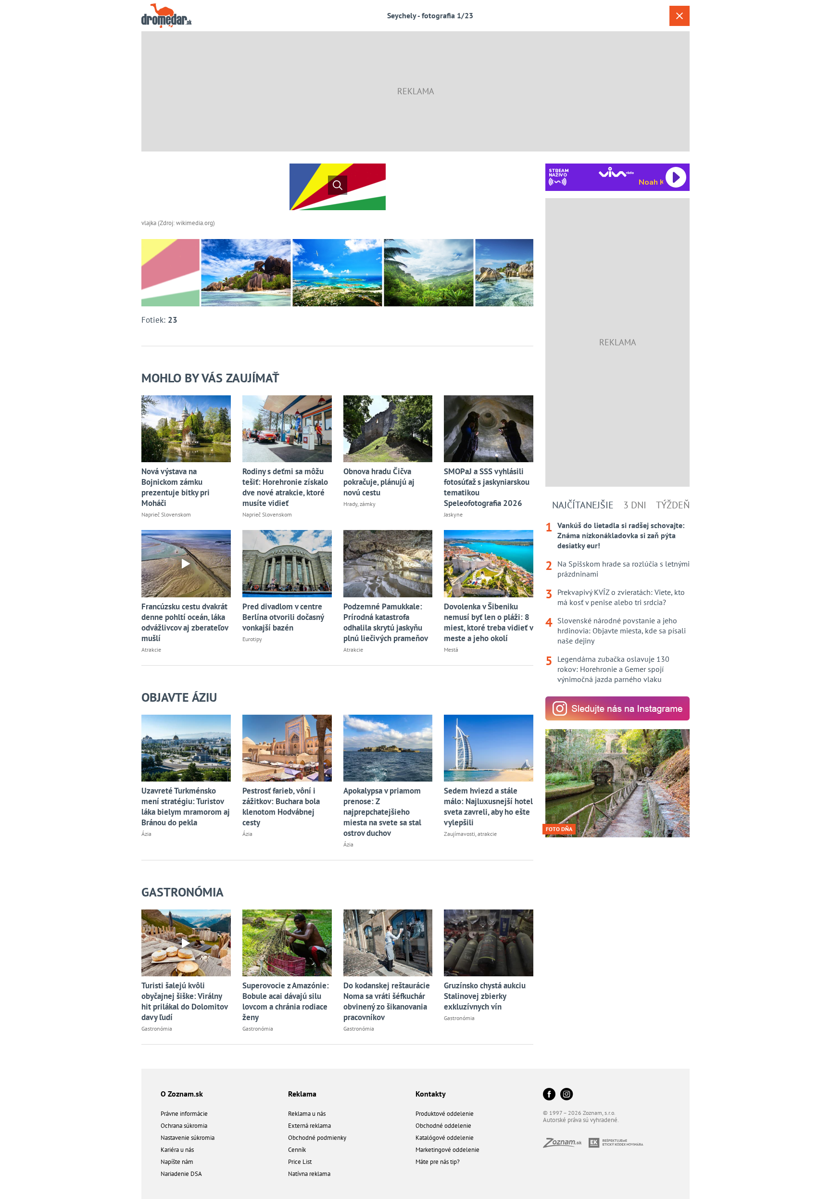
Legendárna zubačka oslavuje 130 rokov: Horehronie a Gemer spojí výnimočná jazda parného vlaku (613, 669)
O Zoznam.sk (182, 1093)
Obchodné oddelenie (443, 1126)
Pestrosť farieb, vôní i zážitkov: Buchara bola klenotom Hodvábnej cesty (281, 806)
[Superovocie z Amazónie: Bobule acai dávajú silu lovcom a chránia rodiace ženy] (287, 942)
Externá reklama (309, 1126)
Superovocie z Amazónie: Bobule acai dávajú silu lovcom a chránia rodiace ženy (285, 1001)
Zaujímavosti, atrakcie (470, 833)
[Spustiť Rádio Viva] (616, 172)
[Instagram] (566, 1095)
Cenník (297, 1150)
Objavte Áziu (179, 697)
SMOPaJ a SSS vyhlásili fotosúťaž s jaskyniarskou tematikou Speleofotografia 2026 (486, 487)
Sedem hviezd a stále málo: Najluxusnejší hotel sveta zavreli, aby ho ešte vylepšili (488, 806)
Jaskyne (453, 514)
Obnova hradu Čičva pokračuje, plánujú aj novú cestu (379, 482)
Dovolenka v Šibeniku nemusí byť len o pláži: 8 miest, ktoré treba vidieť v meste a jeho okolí (488, 622)
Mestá (451, 649)
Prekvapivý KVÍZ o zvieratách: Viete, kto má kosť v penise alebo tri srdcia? (621, 597)
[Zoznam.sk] (566, 1145)
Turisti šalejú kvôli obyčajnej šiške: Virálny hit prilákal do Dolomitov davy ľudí (184, 1001)
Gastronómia (182, 892)
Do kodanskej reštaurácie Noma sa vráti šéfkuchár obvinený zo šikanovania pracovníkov (386, 1001)
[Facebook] (549, 1095)
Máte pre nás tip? (438, 1162)
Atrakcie (151, 649)
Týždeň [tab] (673, 505)
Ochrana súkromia (184, 1126)
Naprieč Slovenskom (166, 514)
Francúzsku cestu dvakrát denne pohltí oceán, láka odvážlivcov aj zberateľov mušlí (184, 622)
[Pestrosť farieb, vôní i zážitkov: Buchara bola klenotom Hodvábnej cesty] (287, 748)
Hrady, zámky (359, 503)
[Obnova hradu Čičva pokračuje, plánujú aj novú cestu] (388, 428)
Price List (300, 1162)
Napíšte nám (177, 1162)
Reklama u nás (307, 1114)
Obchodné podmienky (317, 1138)
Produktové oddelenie (445, 1114)
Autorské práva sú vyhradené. (581, 1120)
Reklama (302, 1093)
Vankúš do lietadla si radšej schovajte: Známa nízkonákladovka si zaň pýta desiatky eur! (620, 535)
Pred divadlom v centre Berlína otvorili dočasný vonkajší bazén (283, 617)
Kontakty (431, 1093)
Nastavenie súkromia (187, 1138)
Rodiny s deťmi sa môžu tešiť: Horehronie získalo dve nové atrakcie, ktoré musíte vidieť (285, 487)
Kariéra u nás (177, 1150)
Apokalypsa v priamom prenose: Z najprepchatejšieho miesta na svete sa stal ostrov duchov (382, 811)
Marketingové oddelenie (447, 1150)
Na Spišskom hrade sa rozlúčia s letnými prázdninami (623, 569)
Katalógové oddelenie (445, 1138)
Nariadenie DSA (181, 1174)
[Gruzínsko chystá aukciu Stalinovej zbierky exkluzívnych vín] (488, 942)
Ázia (146, 833)
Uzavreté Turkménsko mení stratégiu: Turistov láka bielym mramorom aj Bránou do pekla (185, 806)
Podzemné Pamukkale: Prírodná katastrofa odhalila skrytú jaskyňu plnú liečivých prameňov (385, 622)
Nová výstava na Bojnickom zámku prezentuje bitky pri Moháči (175, 487)
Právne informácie (184, 1114)
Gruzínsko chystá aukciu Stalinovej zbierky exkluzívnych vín (485, 996)
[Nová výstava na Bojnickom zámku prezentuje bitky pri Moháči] (186, 428)
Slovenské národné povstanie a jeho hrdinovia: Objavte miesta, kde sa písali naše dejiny (621, 630)
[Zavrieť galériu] (679, 16)
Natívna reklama (309, 1174)
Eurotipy (252, 639)
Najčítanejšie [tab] (583, 505)
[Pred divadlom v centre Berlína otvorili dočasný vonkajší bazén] (287, 563)
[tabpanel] (617, 602)
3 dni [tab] (634, 505)
